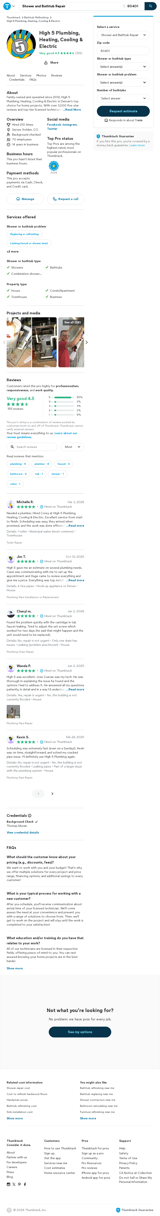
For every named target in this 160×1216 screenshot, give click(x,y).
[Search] (151, 6)
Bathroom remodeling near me (99, 1106)
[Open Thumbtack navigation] (9, 6)
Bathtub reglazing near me (96, 1094)
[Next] (52, 794)
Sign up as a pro (93, 1153)
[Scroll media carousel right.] (86, 342)
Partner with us (17, 1157)
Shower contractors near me (97, 1100)
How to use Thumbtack (60, 1148)
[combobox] (70, 6)
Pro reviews (89, 1168)
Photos (41, 75)
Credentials (17, 79)
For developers (17, 1162)
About (11, 75)
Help (122, 1148)
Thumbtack (13, 17)
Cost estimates (54, 1168)
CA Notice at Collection (135, 1173)
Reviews (56, 75)
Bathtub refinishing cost (22, 1106)
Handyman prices (17, 1100)
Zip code (103, 43)
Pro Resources (91, 1163)
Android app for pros (96, 1178)
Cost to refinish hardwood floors (27, 1094)
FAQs (33, 79)
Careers (12, 1167)
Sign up (49, 1153)
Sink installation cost (20, 1112)
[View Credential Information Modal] (29, 815)
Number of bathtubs (111, 90)
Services (25, 75)
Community (90, 1158)
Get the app (52, 1158)
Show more (15, 1118)
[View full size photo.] (32, 342)
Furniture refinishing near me (97, 1112)
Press (10, 1172)
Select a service (108, 27)
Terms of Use (128, 1158)
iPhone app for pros (95, 1173)
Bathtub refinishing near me (97, 1088)
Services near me (55, 1163)
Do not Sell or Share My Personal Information (135, 1180)
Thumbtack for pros (95, 1148)
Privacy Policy (128, 1163)
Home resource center (59, 1173)
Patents (124, 1168)
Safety (123, 1153)
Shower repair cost (18, 1088)
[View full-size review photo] (13, 711)
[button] (21, 44)
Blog (10, 1177)
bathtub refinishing (36, 17)
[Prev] (38, 794)
